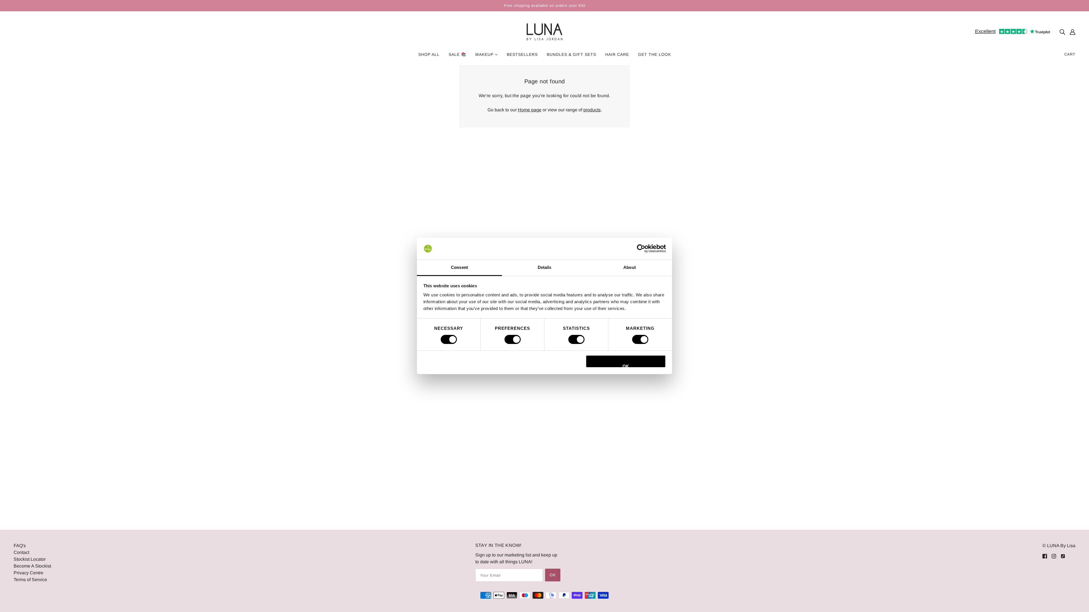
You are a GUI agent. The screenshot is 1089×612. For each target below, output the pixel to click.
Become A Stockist (32, 566)
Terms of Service (30, 579)
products (592, 109)
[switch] (513, 339)
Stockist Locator (30, 559)
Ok (553, 575)
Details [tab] (545, 267)
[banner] (544, 31)
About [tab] (629, 267)
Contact (21, 552)
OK (625, 366)
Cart (1069, 54)
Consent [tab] (459, 267)
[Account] (1072, 32)
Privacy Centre (28, 572)
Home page (529, 109)
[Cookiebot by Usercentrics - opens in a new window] (641, 248)
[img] (1062, 32)
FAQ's (20, 545)
